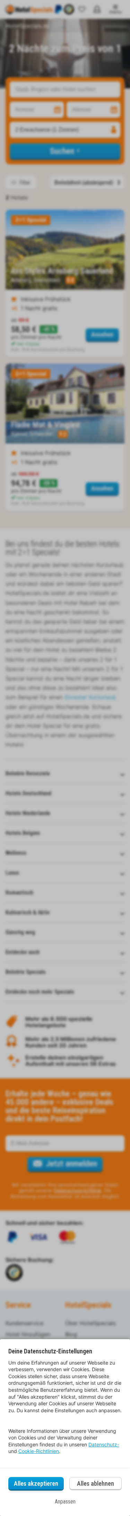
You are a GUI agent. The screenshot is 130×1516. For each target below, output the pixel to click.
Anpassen (65, 1501)
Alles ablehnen (95, 1483)
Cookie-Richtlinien (38, 1451)
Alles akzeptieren (36, 1483)
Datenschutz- (103, 1444)
